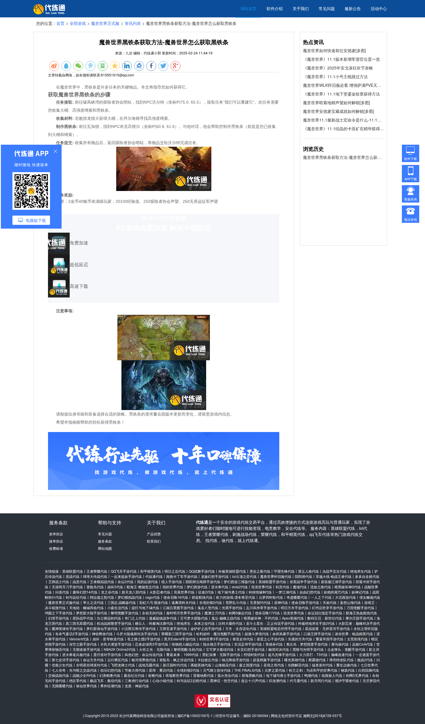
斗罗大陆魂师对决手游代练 (137, 633)
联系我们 (154, 541)
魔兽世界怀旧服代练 (275, 576)
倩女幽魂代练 (369, 597)
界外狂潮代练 (110, 685)
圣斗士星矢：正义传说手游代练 (270, 623)
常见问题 (327, 8)
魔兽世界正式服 (105, 23)
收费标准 (56, 548)
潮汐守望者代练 (347, 680)
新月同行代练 (321, 680)
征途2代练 (206, 591)
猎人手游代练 (171, 581)
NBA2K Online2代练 (120, 649)
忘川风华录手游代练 (261, 607)
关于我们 (301, 8)
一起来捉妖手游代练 (126, 576)
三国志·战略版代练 (121, 602)
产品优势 (154, 533)
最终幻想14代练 (85, 591)
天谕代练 (330, 602)
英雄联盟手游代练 (272, 581)
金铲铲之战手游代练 (206, 628)
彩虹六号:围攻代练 (153, 602)
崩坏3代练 (115, 586)
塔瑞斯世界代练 (177, 675)
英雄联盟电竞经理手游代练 (281, 628)
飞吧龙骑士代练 (123, 664)
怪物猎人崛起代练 (185, 644)
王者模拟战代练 (102, 581)
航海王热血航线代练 (361, 612)
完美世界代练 (184, 591)
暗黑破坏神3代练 (348, 586)
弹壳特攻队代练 (341, 659)
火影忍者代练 (159, 591)
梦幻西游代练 (197, 586)
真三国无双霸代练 (79, 623)
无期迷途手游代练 (86, 649)
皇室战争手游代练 (303, 581)
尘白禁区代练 (117, 659)
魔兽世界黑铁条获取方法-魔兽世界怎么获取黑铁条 (343, 157)
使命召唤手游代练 (305, 602)
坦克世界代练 (261, 586)
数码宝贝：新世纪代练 (324, 617)
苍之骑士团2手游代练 (143, 638)
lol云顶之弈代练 (244, 576)
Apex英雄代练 (293, 617)
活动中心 (379, 8)
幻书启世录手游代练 (327, 607)
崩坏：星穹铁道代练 (108, 638)
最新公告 (353, 8)
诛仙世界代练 (86, 685)
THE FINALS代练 (247, 670)
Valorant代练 (79, 638)
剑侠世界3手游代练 (214, 638)
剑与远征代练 (76, 597)
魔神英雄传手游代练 (67, 628)
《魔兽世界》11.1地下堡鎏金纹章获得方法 (341, 94)
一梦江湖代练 (285, 591)
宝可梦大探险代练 (194, 617)
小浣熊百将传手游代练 (138, 628)
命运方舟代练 (93, 659)
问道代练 (62, 591)
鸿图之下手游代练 (59, 612)
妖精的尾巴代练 (336, 591)
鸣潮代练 (311, 675)
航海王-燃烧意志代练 (143, 586)
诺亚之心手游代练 (270, 638)
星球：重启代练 (161, 670)
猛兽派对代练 (322, 664)
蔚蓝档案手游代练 (267, 659)
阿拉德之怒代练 (102, 597)
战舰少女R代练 (84, 675)
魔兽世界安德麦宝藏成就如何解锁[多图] (338, 111)
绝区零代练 (77, 680)
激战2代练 (365, 659)
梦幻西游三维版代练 (239, 581)
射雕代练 (155, 675)
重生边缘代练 (346, 664)
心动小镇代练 (162, 680)
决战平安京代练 (334, 571)
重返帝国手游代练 (329, 638)
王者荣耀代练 (96, 571)
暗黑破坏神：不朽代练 (261, 617)
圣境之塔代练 (273, 664)
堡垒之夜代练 (260, 571)
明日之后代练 (175, 571)
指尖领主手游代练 (217, 644)
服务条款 (105, 541)
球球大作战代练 (95, 576)
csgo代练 (152, 597)
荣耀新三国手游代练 (177, 633)
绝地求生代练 (360, 571)
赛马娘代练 (340, 644)
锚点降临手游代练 (236, 659)
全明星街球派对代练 (91, 664)
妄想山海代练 (350, 602)
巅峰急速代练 (341, 654)
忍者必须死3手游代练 (151, 644)
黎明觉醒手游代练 (124, 612)
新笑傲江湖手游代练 (336, 581)
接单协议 (56, 541)
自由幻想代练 (310, 591)
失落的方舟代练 (300, 638)
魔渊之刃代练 (214, 612)
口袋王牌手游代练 (317, 633)
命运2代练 (126, 581)
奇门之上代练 (135, 617)
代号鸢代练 (298, 680)
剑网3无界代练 (357, 675)
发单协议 (56, 533)
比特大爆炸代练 (230, 623)
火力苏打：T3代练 (313, 654)
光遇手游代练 (232, 607)
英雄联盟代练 (72, 571)
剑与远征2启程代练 (191, 680)
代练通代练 (154, 576)
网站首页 (249, 8)
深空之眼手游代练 (83, 644)
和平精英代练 (150, 571)
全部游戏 (78, 23)
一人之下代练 (321, 597)
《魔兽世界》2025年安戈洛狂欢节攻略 (338, 68)
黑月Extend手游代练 (180, 638)
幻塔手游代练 (58, 617)
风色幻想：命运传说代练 (144, 654)
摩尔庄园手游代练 (359, 617)
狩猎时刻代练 (254, 654)
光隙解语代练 (298, 664)
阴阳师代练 (303, 576)
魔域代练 (300, 586)
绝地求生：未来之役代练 (196, 623)
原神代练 (281, 602)
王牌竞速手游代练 (173, 628)
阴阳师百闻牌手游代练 (203, 581)
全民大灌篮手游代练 (116, 644)
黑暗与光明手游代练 (308, 649)
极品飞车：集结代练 (105, 680)
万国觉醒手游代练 (360, 607)
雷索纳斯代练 (203, 675)
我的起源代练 (147, 581)
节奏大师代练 (135, 670)
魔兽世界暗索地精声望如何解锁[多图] (336, 102)
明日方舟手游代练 (294, 607)
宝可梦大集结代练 (220, 649)
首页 (60, 23)
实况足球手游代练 (248, 644)
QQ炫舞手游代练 (202, 571)
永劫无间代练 (152, 612)
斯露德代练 (317, 659)
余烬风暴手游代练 (286, 633)
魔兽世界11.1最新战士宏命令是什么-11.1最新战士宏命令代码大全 (343, 120)
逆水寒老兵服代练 (76, 654)
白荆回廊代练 (368, 670)
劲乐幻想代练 (110, 670)
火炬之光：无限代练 (154, 649)
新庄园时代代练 (175, 664)
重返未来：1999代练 (182, 654)
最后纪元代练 (134, 675)
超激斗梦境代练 (257, 633)
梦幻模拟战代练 (130, 597)
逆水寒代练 (219, 586)
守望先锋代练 (284, 571)
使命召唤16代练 (175, 597)
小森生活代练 (117, 607)
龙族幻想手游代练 (215, 576)
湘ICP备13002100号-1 (195, 715)
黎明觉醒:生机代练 (188, 649)
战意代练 (79, 581)
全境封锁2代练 (210, 602)
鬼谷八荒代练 (207, 607)
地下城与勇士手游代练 (283, 675)
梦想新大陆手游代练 (91, 612)
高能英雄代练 (201, 664)
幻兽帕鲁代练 (109, 675)
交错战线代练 (58, 675)
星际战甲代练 (83, 617)
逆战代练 (73, 576)
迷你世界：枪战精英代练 (354, 633)
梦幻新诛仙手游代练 (102, 628)
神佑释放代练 (102, 633)
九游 (128, 52)
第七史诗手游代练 (66, 659)
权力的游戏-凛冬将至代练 (235, 597)
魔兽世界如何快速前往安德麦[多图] (334, 50)
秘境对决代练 (278, 649)
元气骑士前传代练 (217, 670)
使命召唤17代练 (267, 612)
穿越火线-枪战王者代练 (334, 576)
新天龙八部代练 (134, 591)
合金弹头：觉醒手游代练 (346, 649)
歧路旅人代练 (331, 675)
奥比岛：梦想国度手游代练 (307, 644)
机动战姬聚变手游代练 (114, 623)
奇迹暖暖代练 (297, 597)
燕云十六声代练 (253, 680)
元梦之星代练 (275, 670)
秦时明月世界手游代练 (183, 612)
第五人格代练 (308, 571)
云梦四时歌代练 (271, 597)
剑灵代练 (282, 586)
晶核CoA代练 (362, 644)
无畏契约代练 (260, 602)
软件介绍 (275, 8)
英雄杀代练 (274, 644)
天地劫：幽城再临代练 (86, 607)
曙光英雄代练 (294, 659)
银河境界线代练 (144, 659)
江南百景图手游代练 (178, 607)
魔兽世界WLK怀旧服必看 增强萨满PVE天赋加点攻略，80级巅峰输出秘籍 (343, 85)
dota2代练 (240, 586)
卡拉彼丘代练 (207, 659)
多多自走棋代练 (367, 576)
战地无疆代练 (148, 664)
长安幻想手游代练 (251, 649)
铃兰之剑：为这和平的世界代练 (313, 670)
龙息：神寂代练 (137, 685)
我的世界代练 (172, 586)
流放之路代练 (320, 586)
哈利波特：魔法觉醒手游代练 (218, 633)
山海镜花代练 (225, 664)
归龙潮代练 (277, 680)
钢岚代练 (348, 670)
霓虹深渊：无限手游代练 (221, 654)
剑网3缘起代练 (240, 612)
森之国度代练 (249, 664)
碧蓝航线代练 (202, 597)
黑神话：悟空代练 (224, 680)
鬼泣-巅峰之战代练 (225, 617)
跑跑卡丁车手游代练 (181, 576)
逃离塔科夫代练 (183, 602)
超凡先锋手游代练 (282, 654)
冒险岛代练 (95, 586)
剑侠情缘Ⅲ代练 (260, 591)
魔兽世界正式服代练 (64, 602)
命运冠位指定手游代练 (325, 612)
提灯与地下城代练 (145, 607)
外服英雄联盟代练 (232, 571)
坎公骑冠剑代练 (109, 617)
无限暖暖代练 (62, 685)
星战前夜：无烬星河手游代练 (327, 628)
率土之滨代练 (93, 602)
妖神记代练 (360, 591)
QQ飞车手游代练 (124, 571)
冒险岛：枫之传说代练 (176, 659)
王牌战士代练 (58, 581)
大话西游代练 (345, 597)
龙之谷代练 (109, 591)
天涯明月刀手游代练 (67, 586)
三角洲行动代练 (137, 680)
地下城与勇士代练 (231, 591)
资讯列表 (133, 23)
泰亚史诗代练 (242, 638)
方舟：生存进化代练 (240, 628)
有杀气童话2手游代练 (71, 633)
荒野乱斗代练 (236, 602)
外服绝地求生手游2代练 (316, 623)
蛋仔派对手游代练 (107, 654)
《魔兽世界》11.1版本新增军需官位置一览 (341, 59)
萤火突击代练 (227, 675)
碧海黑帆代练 (252, 675)
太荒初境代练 (357, 638)
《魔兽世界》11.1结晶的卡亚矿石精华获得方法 (343, 128)
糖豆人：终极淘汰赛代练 (154, 623)
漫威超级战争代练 (163, 617)
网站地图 (105, 548)
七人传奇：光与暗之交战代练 (74, 670)
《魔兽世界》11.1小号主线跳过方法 (335, 76)
